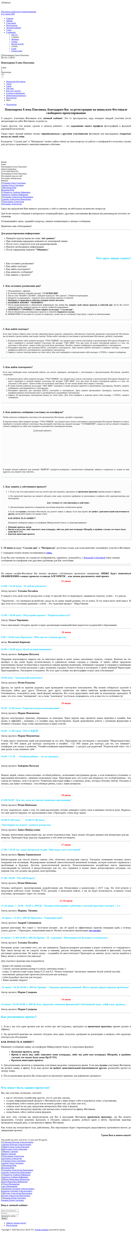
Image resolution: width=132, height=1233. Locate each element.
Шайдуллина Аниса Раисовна (14, 1149)
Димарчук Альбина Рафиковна (14, 195)
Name (3, 164)
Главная (9, 18)
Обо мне (10, 88)
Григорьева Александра (11, 204)
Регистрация (11, 25)
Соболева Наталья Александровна (16, 1144)
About (8, 84)
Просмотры (6, 72)
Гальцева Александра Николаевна (16, 199)
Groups (14, 42)
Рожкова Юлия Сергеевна (12, 1200)
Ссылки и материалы (15, 93)
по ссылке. (95, 930)
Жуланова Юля (7, 190)
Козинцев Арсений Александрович (16, 1191)
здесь (49, 552)
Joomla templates (42, 1230)
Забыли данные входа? (16, 1223)
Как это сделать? (13, 91)
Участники (11, 23)
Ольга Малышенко (9, 1186)
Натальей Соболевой (94, 557)
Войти (4, 1218)
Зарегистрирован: (9, 169)
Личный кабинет (13, 28)
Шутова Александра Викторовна (15, 1196)
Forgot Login (16, 51)
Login (13, 49)
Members (15, 39)
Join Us (14, 35)
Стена (8, 30)
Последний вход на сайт (11, 176)
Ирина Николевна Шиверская (14, 1182)
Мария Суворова (8, 1154)
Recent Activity (17, 44)
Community (11, 32)
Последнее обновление (11, 178)
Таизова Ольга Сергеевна (12, 185)
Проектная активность (16, 95)
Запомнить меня (8, 1216)
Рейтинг (4, 181)
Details (4, 162)
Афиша (9, 21)
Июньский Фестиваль (16, 81)
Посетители (11, 98)
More (8, 100)
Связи (3, 67)
